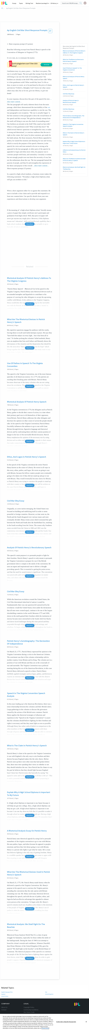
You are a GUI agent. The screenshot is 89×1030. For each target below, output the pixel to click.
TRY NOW (46, 65)
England (3, 994)
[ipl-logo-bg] (5, 3)
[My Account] (86, 3)
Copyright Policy (29, 1007)
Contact (3, 1010)
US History (53, 3)
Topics (21, 3)
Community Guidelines (31, 1010)
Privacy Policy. (45, 1028)
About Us (4, 1007)
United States (4, 996)
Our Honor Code (29, 1012)
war (49, 107)
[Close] (86, 1022)
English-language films (7, 992)
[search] (80, 3)
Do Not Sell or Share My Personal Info (66, 1022)
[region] (44, 1022)
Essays (14, 3)
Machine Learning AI (42, 3)
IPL (2, 8)
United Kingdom (49, 994)
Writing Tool (29, 3)
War (46, 992)
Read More (30, 304)
